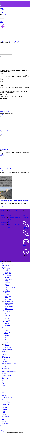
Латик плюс (6, 340)
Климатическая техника (6, 283)
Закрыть (1, 425)
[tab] (16, 82)
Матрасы (4, 336)
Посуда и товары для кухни (6, 291)
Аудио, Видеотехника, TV (6, 268)
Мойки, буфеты (7, 335)
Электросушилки (7, 300)
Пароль (1, 17)
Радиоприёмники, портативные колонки (10, 269)
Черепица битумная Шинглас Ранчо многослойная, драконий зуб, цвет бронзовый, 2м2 (15, 168)
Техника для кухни (5, 310)
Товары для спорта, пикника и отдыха (8, 301)
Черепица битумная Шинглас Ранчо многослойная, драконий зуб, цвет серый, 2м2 (14, 200)
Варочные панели (7, 312)
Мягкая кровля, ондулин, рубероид (22, 41)
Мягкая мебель (5, 344)
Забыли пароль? (2, 20)
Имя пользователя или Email (4, 15)
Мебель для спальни (7, 330)
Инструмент (4, 274)
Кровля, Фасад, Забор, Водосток (13, 41)
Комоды (6, 329)
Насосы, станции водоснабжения (9, 298)
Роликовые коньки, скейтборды (9, 303)
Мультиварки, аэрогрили (8, 316)
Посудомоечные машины (8, 318)
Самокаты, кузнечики (8, 304)
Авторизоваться (2, 18)
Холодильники (7, 319)
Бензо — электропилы (8, 275)
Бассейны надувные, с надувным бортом (10, 322)
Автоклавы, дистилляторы (8, 311)
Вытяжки (6, 313)
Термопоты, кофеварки (8, 320)
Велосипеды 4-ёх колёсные (8, 272)
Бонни (5, 337)
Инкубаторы (6, 297)
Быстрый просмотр (2, 115)
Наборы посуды (7, 293)
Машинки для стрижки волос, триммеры (10, 290)
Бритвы (6, 289)
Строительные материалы (5, 41)
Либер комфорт (7, 341)
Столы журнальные (7, 331)
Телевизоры (6, 270)
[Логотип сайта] (1, 8)
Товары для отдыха (5, 321)
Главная (1, 41)
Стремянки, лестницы (8, 299)
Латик (5, 339)
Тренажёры (6, 305)
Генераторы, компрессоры (8, 276)
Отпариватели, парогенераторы (9, 307)
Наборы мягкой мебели (8, 347)
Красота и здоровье (5, 288)
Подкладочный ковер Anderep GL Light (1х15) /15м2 (9, 129)
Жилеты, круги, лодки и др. (8, 323)
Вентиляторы (6, 284)
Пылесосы (6, 308)
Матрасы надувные (7, 324)
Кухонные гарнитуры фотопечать (9, 334)
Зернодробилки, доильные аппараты (9, 296)
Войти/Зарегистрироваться (5, 423)
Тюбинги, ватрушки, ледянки (9, 306)
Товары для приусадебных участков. (8, 295)
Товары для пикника (7, 325)
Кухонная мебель (5, 333)
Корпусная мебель (5, 328)
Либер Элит (6, 343)
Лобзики (6, 278)
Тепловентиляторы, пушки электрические (10, 287)
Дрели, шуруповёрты (7, 277)
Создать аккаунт (4, 14)
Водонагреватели (7, 285)
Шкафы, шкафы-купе (7, 332)
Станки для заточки (7, 282)
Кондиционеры (7, 286)
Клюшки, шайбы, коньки (8, 302)
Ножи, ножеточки (7, 294)
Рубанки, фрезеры (7, 280)
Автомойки (4, 266)
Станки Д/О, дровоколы (8, 281)
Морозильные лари (7, 315)
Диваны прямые (7, 345)
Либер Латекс (6, 342)
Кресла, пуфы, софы (7, 346)
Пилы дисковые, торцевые (8, 279)
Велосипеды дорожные (8, 273)
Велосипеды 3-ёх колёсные (8, 271)
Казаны (6, 292)
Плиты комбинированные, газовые (9, 317)
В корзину (1, 79)
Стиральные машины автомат (9, 309)
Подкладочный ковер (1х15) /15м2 (6, 109)
